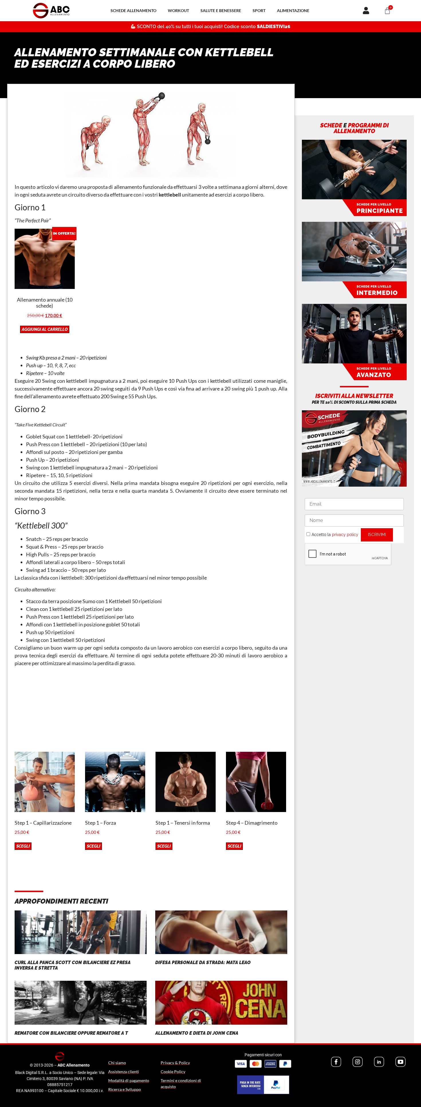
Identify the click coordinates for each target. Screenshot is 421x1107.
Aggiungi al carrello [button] (45, 329)
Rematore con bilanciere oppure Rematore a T (71, 1033)
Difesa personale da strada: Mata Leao (203, 962)
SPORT (259, 10)
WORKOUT (178, 10)
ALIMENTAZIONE (293, 10)
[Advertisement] (151, 711)
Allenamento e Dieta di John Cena (196, 1033)
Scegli (23, 846)
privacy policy (345, 534)
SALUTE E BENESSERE (220, 10)
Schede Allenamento (133, 10)
